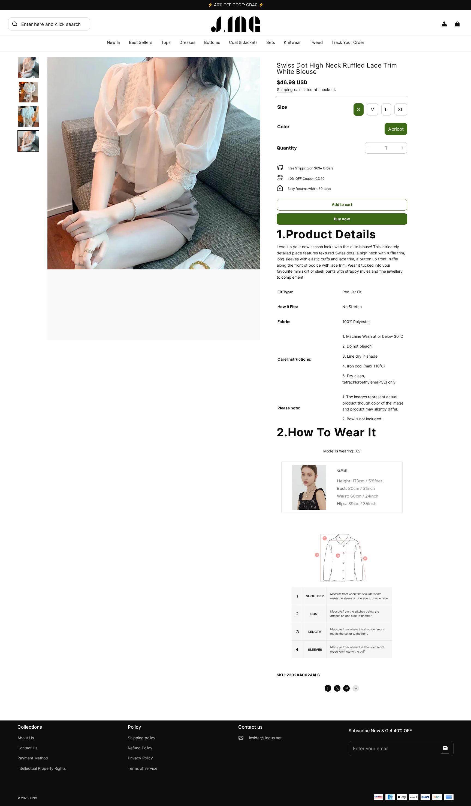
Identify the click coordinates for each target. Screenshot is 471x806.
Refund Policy (140, 748)
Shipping (285, 89)
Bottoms (212, 42)
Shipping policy (141, 738)
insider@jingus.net (265, 738)
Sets (270, 42)
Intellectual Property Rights (41, 768)
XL (401, 109)
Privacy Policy (140, 758)
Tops (166, 42)
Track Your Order (347, 42)
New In (113, 42)
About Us (25, 738)
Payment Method (32, 758)
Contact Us (27, 748)
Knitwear (292, 42)
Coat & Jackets (243, 42)
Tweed (316, 42)
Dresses (187, 42)
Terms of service (142, 768)
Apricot (396, 129)
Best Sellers (140, 42)
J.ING (33, 798)
